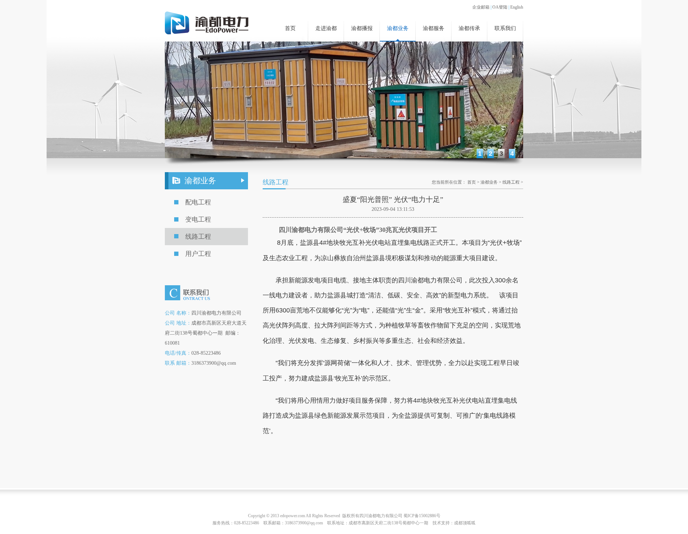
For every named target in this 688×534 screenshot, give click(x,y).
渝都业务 (397, 28)
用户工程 (198, 253)
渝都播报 (362, 28)
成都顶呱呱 (465, 522)
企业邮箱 (480, 7)
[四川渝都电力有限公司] (206, 23)
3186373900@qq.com (304, 522)
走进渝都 (326, 28)
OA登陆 (499, 7)
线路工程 (198, 236)
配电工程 (198, 202)
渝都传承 (469, 28)
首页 (290, 28)
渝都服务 (433, 28)
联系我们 (505, 28)
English (516, 7)
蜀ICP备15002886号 (421, 515)
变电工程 (198, 219)
